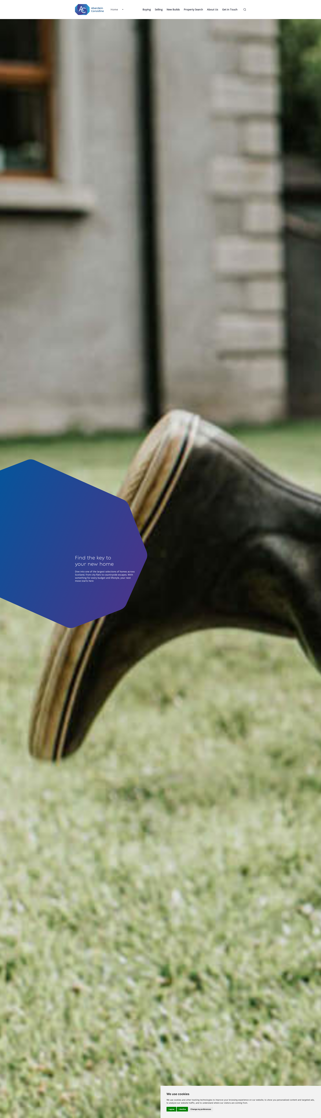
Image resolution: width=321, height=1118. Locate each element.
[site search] (245, 9)
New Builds (173, 9)
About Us (212, 9)
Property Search (193, 9)
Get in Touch (229, 9)
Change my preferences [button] (200, 1109)
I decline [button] (182, 1109)
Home (114, 9)
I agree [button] (171, 1109)
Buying (147, 9)
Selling (159, 9)
